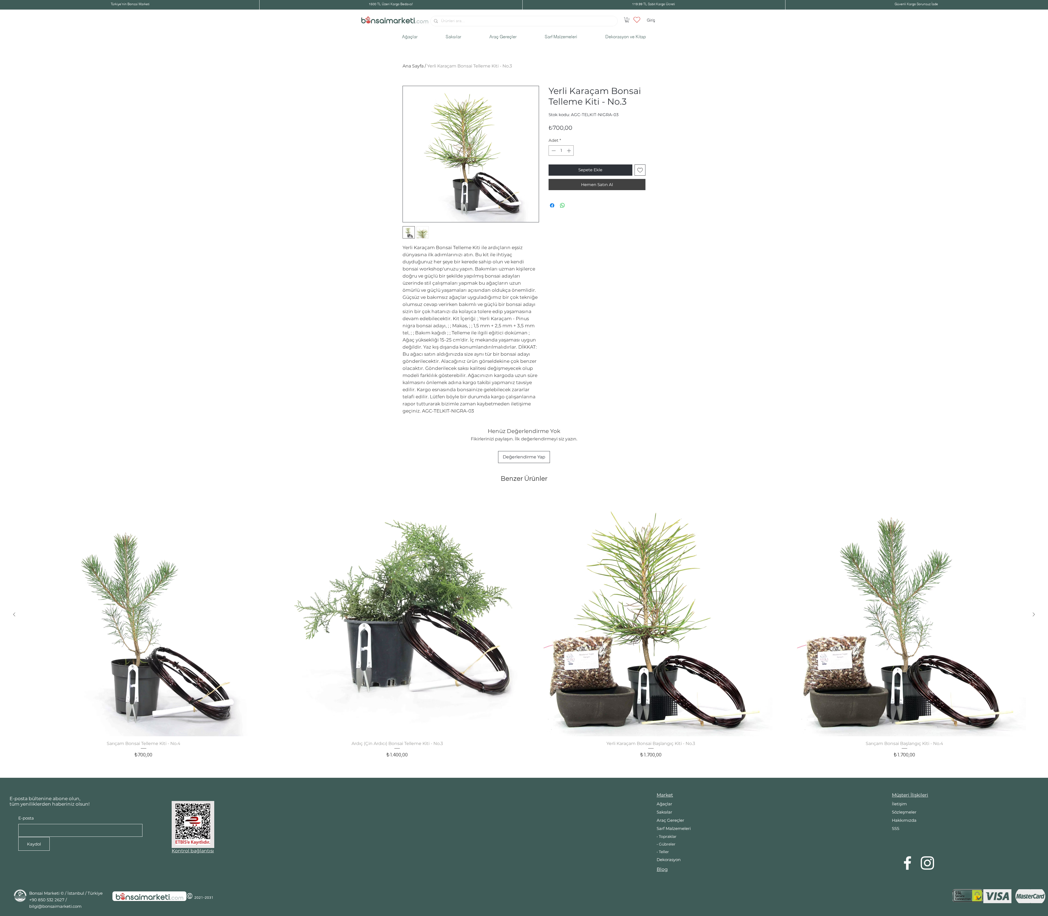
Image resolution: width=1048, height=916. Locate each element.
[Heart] (637, 19)
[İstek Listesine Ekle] (640, 170)
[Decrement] (553, 151)
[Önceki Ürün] (14, 614)
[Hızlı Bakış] (143, 614)
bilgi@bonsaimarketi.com (55, 906)
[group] (524, 633)
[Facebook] (907, 863)
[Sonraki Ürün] (1034, 614)
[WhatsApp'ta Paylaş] (562, 205)
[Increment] (569, 151)
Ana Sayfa (413, 66)
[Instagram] (927, 863)
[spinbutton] (561, 151)
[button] (627, 19)
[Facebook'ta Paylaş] (552, 205)
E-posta (26, 818)
